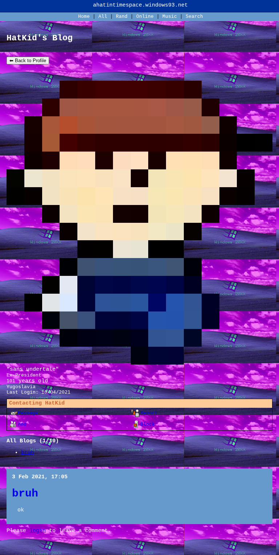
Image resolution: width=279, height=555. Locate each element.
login (37, 531)
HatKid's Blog (40, 38)
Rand (122, 16)
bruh (27, 453)
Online (145, 16)
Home (84, 16)
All (104, 16)
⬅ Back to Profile (27, 60)
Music (169, 16)
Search (194, 16)
